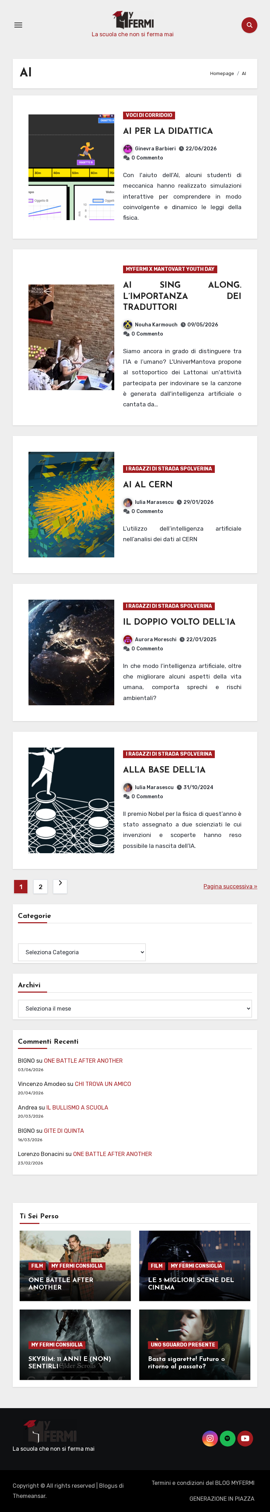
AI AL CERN (148, 485)
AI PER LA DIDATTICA (168, 131)
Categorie (31, 938)
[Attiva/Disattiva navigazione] (18, 25)
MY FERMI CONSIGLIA (77, 1266)
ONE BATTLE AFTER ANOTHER (83, 1060)
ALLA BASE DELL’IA (164, 770)
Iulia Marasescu (154, 502)
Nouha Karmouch (156, 325)
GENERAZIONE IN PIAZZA (222, 1498)
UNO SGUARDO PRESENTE (183, 1345)
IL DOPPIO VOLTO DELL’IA (179, 622)
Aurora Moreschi (155, 640)
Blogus (108, 1485)
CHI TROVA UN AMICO (103, 1084)
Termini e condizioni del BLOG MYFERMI (203, 1483)
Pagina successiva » (230, 886)
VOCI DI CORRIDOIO (149, 115)
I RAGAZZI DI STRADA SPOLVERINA (169, 469)
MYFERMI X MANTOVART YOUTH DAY (170, 269)
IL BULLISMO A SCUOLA (77, 1107)
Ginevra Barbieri (155, 149)
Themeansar (29, 1496)
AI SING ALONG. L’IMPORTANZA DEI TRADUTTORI (182, 296)
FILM (37, 1266)
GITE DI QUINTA (64, 1130)
